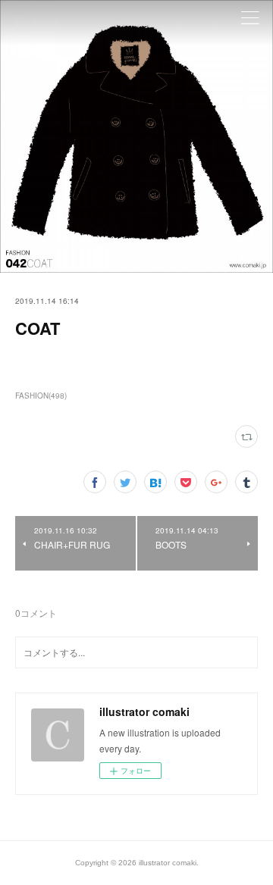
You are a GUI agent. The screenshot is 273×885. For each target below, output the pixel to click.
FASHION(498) (41, 395)
